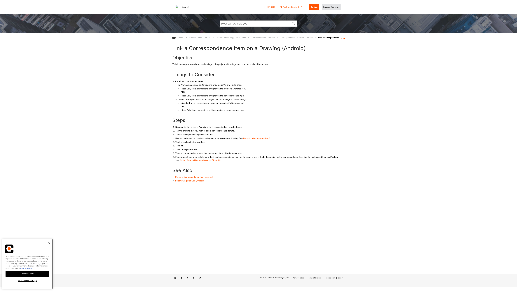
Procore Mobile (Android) (200, 38)
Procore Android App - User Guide (231, 38)
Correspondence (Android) (263, 38)
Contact (313, 7)
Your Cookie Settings (27, 281)
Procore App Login (331, 7)
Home (181, 38)
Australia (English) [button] (290, 7)
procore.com (269, 7)
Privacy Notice (298, 278)
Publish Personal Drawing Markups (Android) (200, 160)
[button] (293, 23)
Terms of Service (314, 278)
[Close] (49, 243)
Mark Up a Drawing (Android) (256, 138)
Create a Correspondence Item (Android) (194, 177)
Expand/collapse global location (343, 37)
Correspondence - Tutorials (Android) (297, 38)
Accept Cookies (27, 274)
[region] (27, 264)
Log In (340, 278)
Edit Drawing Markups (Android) (190, 180)
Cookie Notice (26, 268)
